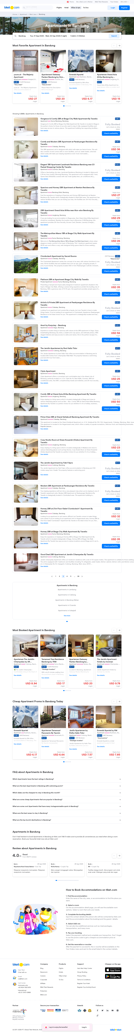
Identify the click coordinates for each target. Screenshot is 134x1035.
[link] (112, 7)
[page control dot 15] (74, 880)
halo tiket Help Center (84, 968)
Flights (61, 968)
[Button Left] (114, 855)
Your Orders (114, 2)
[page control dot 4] (60, 880)
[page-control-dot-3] (66, 690)
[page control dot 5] (61, 880)
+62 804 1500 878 (24, 987)
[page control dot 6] (62, 880)
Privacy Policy (81, 976)
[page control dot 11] (69, 880)
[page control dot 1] (67, 621)
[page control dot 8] (65, 880)
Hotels (61, 972)
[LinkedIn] (107, 1010)
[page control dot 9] (66, 880)
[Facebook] (97, 1010)
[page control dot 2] (57, 880)
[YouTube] (112, 1010)
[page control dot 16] (75, 880)
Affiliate (42, 983)
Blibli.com (43, 995)
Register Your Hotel (83, 983)
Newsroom (44, 972)
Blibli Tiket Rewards (101, 2)
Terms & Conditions (83, 980)
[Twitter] (102, 1010)
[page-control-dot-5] (69, 690)
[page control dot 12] (70, 880)
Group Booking (82, 972)
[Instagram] (117, 1010)
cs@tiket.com (22, 979)
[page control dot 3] (59, 880)
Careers (43, 976)
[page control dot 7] (64, 880)
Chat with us (22, 972)
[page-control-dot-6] (70, 690)
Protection (43, 991)
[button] (114, 46)
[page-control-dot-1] (64, 690)
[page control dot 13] (71, 880)
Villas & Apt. (63, 976)
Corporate (43, 980)
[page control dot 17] (76, 880)
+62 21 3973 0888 (24, 992)
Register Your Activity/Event (86, 987)
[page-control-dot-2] (65, 690)
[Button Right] (119, 855)
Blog (41, 968)
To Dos (61, 980)
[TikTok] (97, 1015)
